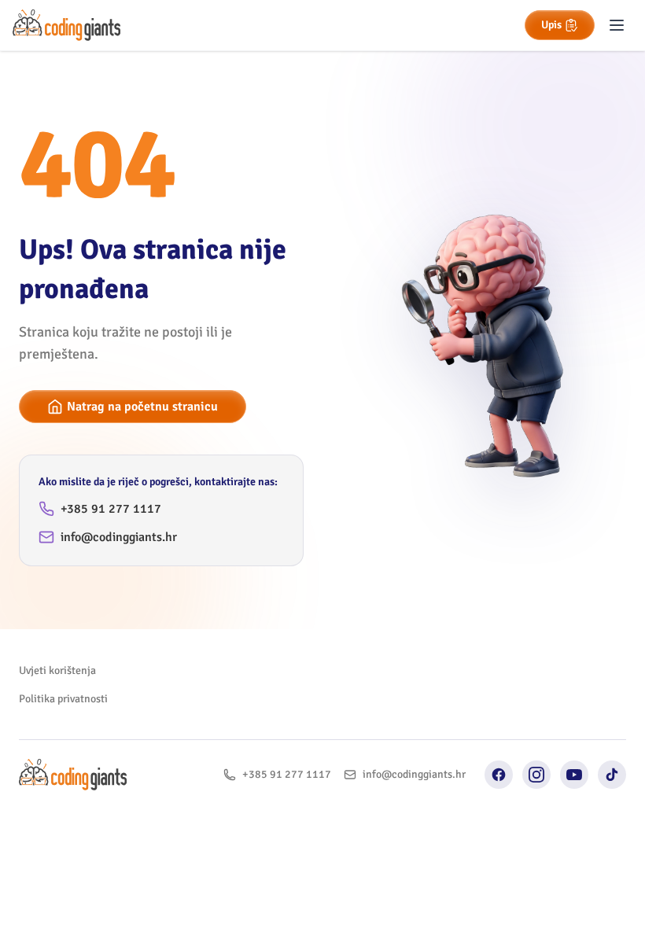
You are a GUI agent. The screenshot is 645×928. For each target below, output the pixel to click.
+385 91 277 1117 (111, 509)
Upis (551, 24)
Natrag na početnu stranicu (142, 406)
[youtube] (574, 774)
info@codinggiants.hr (119, 537)
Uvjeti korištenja (57, 670)
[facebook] (499, 774)
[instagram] (536, 774)
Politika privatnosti (63, 698)
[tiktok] (612, 774)
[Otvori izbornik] (616, 25)
